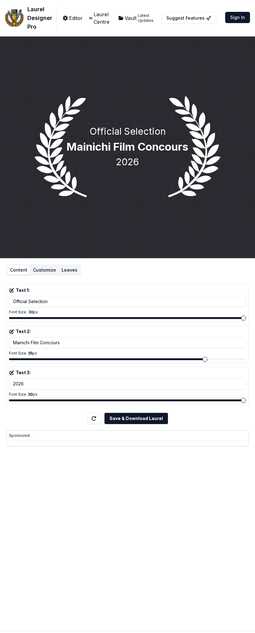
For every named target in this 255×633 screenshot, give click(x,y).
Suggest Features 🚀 (188, 18)
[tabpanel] (127, 345)
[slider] (243, 318)
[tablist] (43, 270)
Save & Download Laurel (136, 418)
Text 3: (23, 372)
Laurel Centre (101, 18)
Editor (76, 18)
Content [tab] (18, 270)
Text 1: (23, 290)
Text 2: (23, 331)
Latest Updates (146, 18)
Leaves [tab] (69, 270)
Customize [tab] (44, 270)
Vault (131, 18)
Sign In (237, 17)
